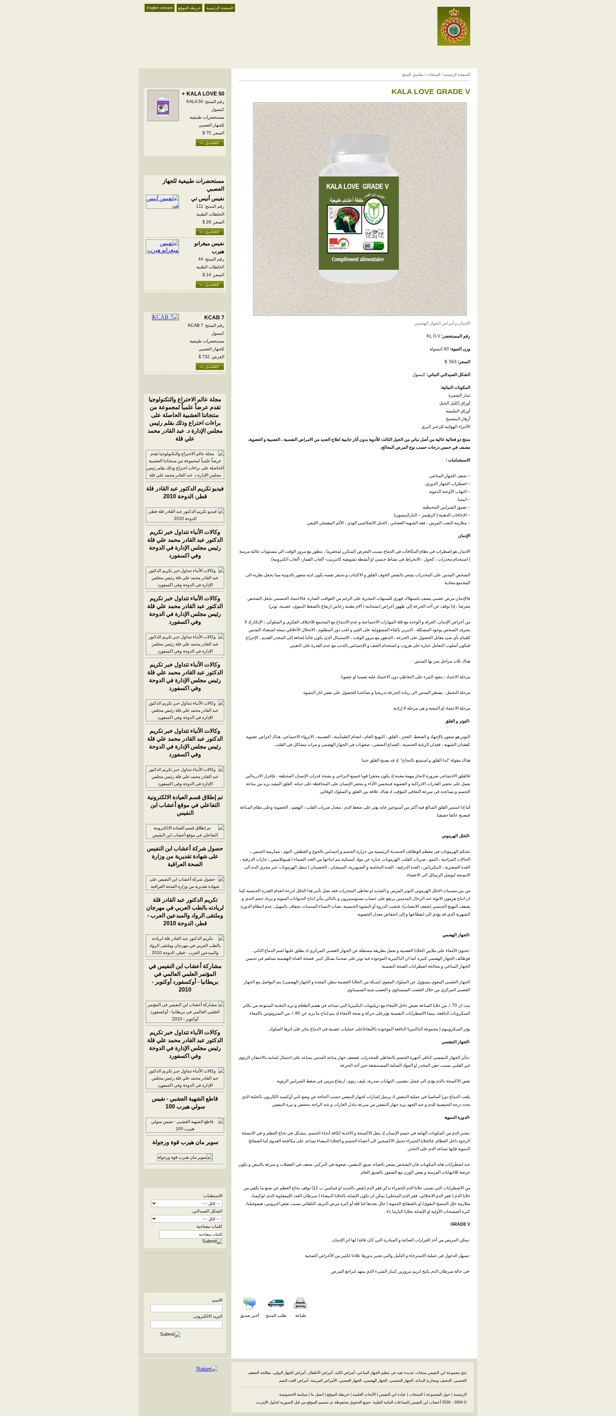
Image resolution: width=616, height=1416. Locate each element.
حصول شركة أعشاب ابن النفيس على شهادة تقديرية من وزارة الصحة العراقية (185, 856)
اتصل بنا (317, 1394)
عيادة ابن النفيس (392, 1394)
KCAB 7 (214, 317)
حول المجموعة (438, 1394)
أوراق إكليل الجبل (454, 403)
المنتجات (433, 74)
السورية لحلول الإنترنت (274, 1402)
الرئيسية (460, 1394)
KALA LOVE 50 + (203, 94)
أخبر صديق (249, 1315)
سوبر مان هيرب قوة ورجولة (185, 1142)
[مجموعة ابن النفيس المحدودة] (453, 44)
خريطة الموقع (189, 8)
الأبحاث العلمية (364, 1394)
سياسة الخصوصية (293, 1394)
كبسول (418, 374)
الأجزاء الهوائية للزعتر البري (445, 426)
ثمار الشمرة (459, 395)
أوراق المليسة (458, 410)
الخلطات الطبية (210, 214)
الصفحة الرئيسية (219, 8)
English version (160, 8)
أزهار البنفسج (458, 418)
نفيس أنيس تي (207, 198)
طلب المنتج (276, 1315)
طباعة (300, 1315)
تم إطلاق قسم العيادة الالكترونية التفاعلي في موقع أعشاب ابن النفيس (185, 805)
